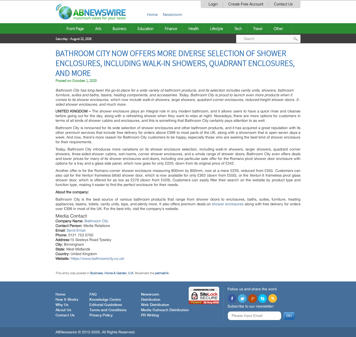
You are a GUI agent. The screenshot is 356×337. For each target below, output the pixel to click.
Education (146, 28)
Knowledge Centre (105, 300)
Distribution (150, 300)
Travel (257, 28)
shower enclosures (227, 204)
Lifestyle (216, 28)
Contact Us (283, 4)
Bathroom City (96, 221)
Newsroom (172, 14)
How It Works (67, 300)
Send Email (76, 230)
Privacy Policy (101, 315)
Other (278, 28)
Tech (238, 28)
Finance (171, 28)
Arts (98, 28)
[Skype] (262, 299)
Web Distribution (155, 305)
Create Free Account (245, 4)
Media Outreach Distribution (165, 310)
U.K (130, 273)
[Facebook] (232, 299)
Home (152, 14)
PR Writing (150, 315)
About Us (63, 310)
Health (193, 28)
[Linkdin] (252, 299)
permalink (162, 273)
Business (119, 28)
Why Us (62, 305)
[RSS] (272, 299)
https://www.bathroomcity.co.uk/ (98, 258)
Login (213, 4)
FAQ (93, 294)
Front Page (75, 28)
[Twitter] (242, 299)
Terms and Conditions (107, 310)
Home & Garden (116, 273)
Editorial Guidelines (105, 305)
